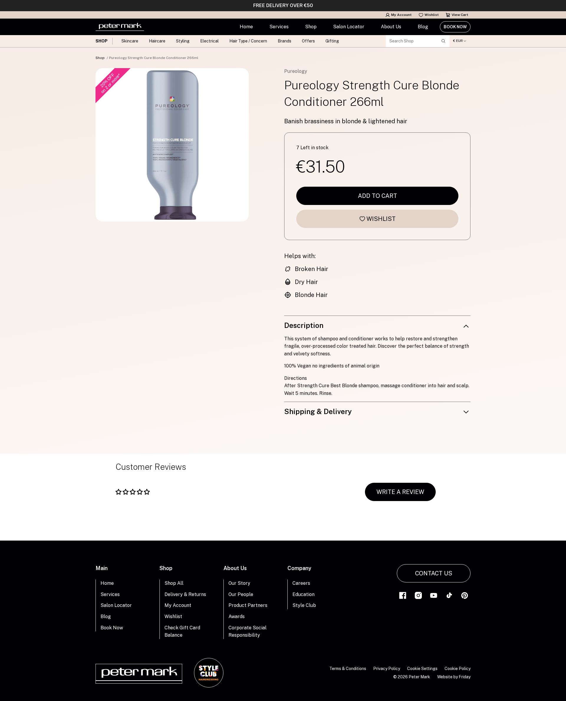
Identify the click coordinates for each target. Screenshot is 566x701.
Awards (236, 616)
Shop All (173, 583)
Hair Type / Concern (248, 41)
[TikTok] (449, 595)
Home (246, 26)
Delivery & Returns (185, 594)
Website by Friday (453, 676)
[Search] (443, 41)
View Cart (460, 15)
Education (303, 594)
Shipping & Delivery (318, 411)
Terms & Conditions (347, 668)
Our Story (239, 583)
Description (303, 325)
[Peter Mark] (120, 26)
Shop (311, 26)
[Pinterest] (464, 595)
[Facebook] (402, 595)
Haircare (157, 41)
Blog (423, 26)
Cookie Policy (457, 668)
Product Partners (247, 605)
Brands (284, 41)
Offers (308, 41)
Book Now (455, 26)
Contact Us (433, 573)
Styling (183, 41)
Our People (240, 594)
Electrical (209, 41)
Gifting (332, 41)
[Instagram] (418, 595)
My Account (401, 15)
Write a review (400, 491)
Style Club (304, 605)
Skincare (129, 41)
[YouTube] (433, 595)
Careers (301, 583)
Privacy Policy (386, 668)
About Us (391, 26)
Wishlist (431, 15)
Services (279, 26)
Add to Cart (377, 195)
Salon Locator (348, 26)
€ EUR (458, 41)
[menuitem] (246, 27)
